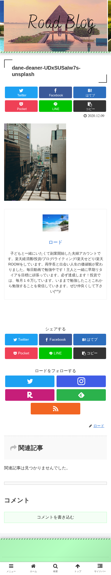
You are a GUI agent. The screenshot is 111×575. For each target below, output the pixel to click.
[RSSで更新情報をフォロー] (55, 408)
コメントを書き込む (55, 517)
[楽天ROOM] (29, 395)
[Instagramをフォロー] (81, 381)
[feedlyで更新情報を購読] (81, 395)
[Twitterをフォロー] (29, 381)
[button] (100, 470)
